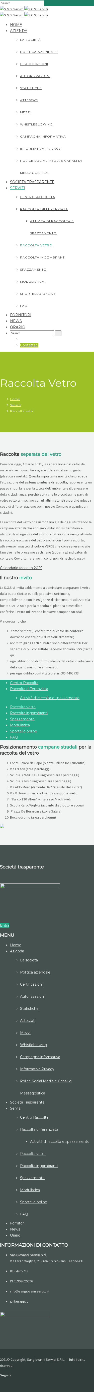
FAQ (24, 306)
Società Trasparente (32, 182)
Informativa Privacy (40, 148)
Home (16, 24)
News (16, 321)
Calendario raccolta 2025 (21, 568)
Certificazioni (34, 64)
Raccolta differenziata (44, 209)
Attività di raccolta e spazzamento (49, 698)
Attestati (29, 100)
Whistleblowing (36, 124)
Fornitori (20, 315)
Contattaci (29, 345)
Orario (17, 327)
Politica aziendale (39, 52)
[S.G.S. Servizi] (12, 9)
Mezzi (25, 112)
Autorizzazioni (35, 76)
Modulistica (32, 281)
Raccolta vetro (36, 245)
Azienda (18, 30)
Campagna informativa (43, 136)
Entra (4, 925)
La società (30, 40)
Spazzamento (33, 269)
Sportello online (38, 294)
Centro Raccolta (37, 197)
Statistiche (31, 88)
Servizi (17, 188)
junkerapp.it (19, 1301)
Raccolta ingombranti (43, 257)
